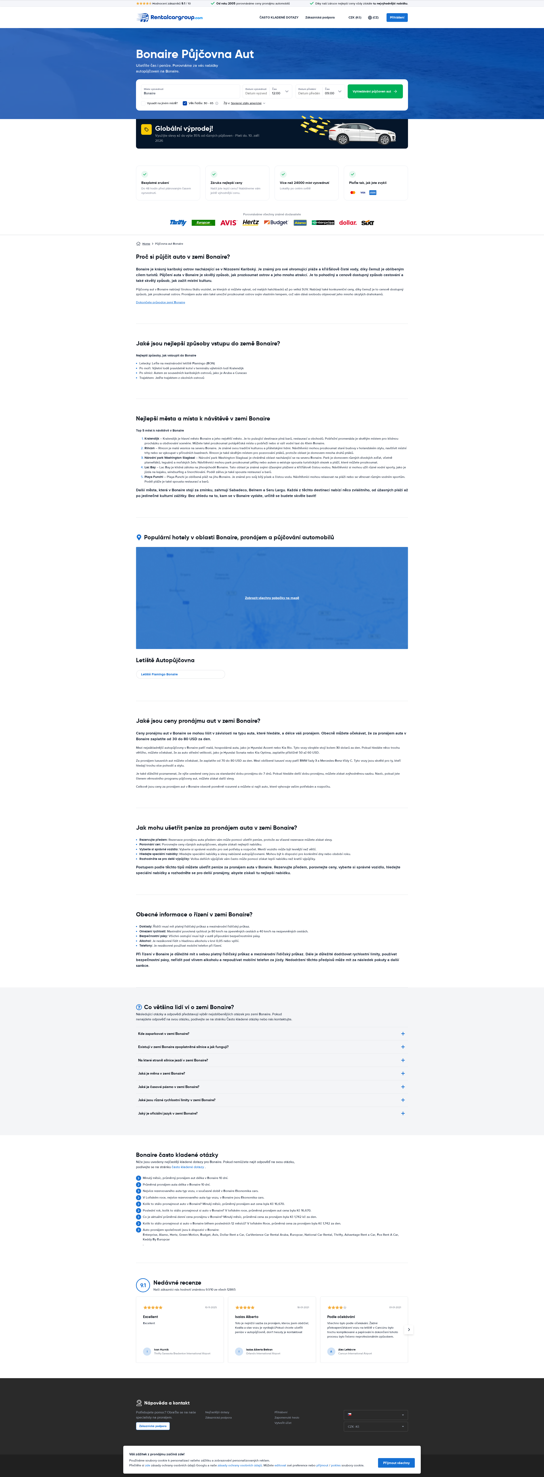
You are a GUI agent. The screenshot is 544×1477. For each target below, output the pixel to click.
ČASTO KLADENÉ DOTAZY (279, 17)
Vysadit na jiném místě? (162, 103)
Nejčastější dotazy (217, 1412)
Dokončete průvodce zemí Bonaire (160, 302)
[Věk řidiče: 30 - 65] (185, 103)
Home (146, 244)
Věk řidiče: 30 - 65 (201, 103)
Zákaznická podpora (320, 17)
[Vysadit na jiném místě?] (143, 103)
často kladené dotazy (188, 1167)
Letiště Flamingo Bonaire (159, 674)
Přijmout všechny (396, 1462)
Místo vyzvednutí (153, 89)
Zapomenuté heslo (287, 1417)
